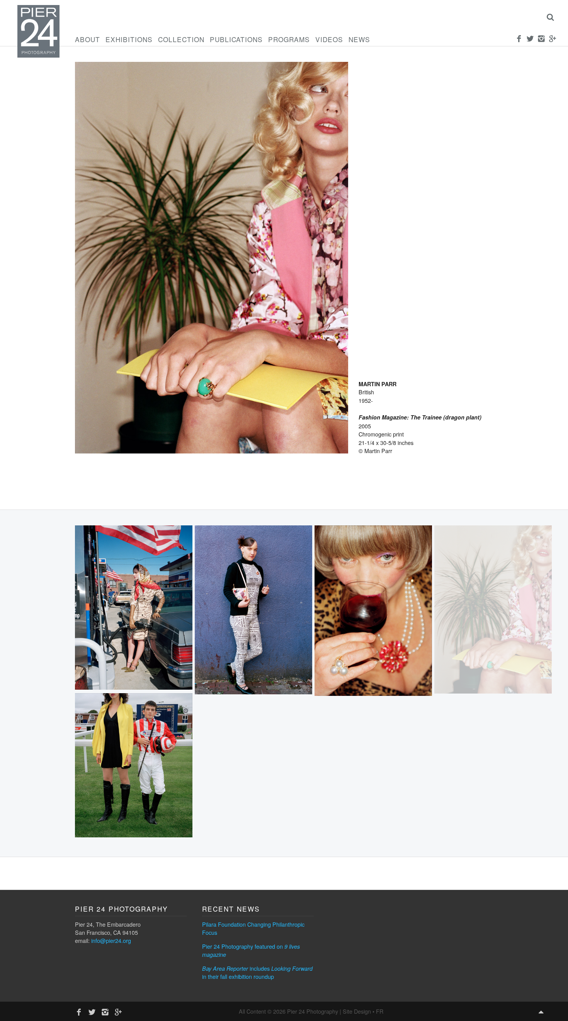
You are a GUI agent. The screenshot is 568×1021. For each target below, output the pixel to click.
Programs (289, 39)
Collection (181, 39)
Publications (236, 39)
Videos (329, 39)
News (359, 39)
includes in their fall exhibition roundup (257, 972)
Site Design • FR (363, 1011)
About (87, 39)
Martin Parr (377, 384)
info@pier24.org (111, 940)
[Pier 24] (38, 55)
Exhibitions (129, 39)
